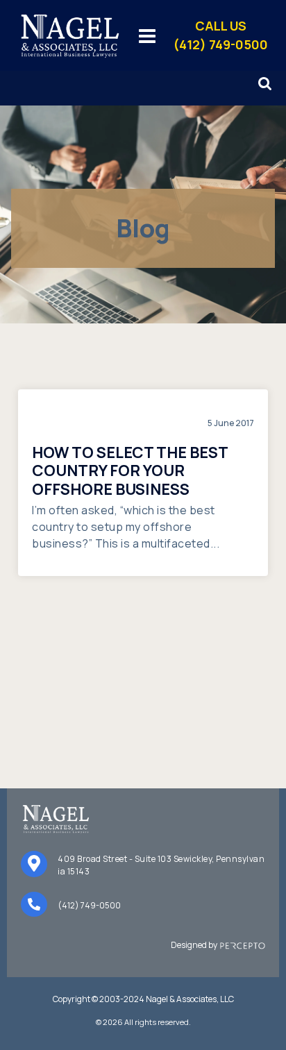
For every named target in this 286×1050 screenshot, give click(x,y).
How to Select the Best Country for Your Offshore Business (130, 471)
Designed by (195, 945)
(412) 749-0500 (89, 905)
